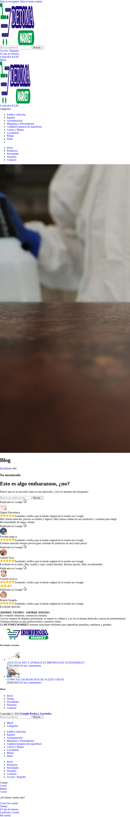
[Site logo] (17, 44)
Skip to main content (31, 1)
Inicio (3, 468)
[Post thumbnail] (13, 659)
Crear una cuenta (9, 803)
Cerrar (3, 785)
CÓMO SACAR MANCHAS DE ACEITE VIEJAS (35, 679)
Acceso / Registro (16, 776)
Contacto (11, 707)
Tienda (10, 698)
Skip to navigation (10, 1)
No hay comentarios (30, 665)
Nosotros (11, 704)
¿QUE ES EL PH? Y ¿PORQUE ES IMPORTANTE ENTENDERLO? (46, 662)
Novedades (13, 701)
